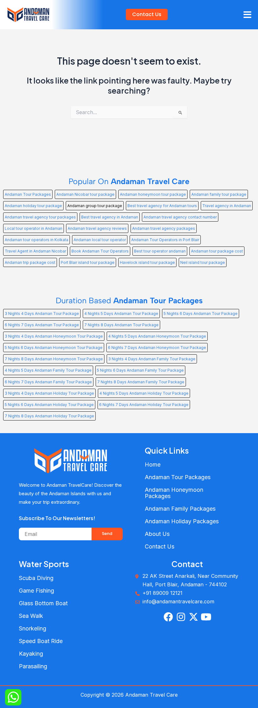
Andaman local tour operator (100, 239)
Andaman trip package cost (30, 262)
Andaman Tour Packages (28, 194)
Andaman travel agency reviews (97, 228)
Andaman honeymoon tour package (153, 194)
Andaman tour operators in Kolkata (36, 239)
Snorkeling (32, 628)
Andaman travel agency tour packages (40, 217)
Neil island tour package (202, 262)
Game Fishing (36, 590)
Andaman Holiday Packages (182, 521)
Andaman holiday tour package (33, 205)
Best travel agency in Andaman (109, 217)
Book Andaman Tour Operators (100, 251)
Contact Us (159, 546)
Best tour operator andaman (160, 251)
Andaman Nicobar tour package (85, 194)
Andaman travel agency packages (163, 228)
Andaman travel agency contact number (180, 217)
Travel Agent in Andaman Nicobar (35, 251)
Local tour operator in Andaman (33, 228)
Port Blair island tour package (88, 262)
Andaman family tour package (218, 194)
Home (152, 464)
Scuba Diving (36, 578)
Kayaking (31, 653)
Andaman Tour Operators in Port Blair (165, 239)
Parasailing (33, 666)
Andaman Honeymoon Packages (174, 492)
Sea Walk (31, 615)
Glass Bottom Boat (43, 603)
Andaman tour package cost (217, 251)
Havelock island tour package (147, 262)
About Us (157, 534)
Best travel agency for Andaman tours (162, 205)
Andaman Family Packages (180, 508)
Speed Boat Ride (41, 641)
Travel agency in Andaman (226, 205)
